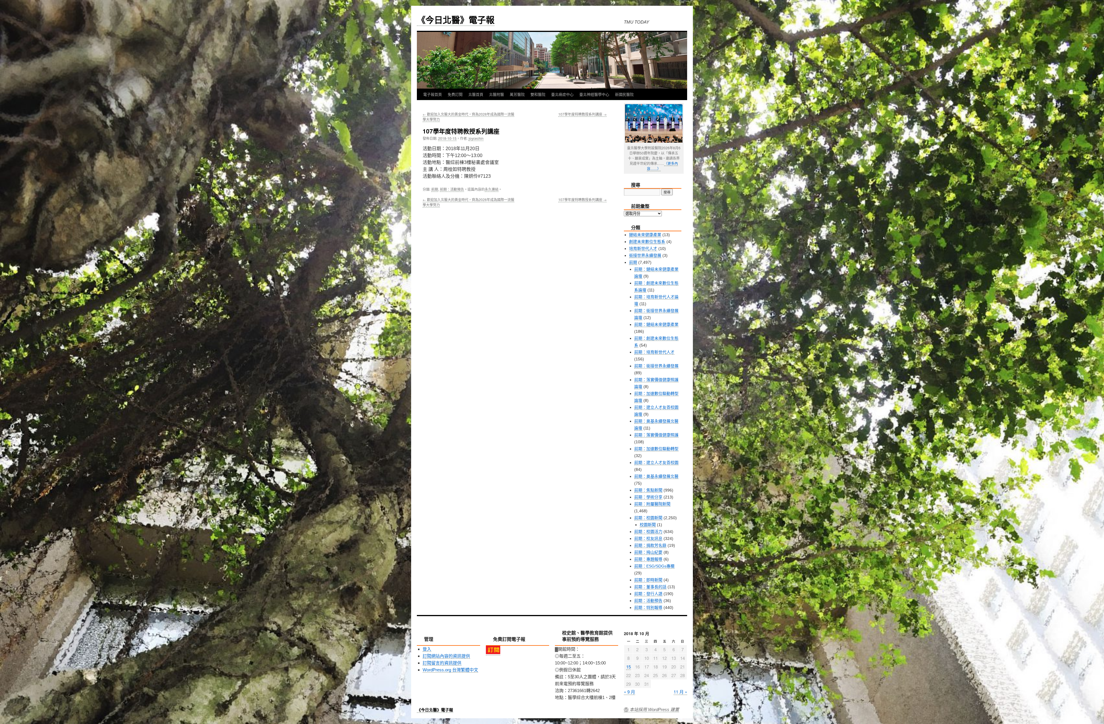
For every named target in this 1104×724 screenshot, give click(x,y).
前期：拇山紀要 (648, 552)
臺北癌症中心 (562, 94)
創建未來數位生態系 (647, 241)
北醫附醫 (496, 94)
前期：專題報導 (648, 559)
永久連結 (492, 189)
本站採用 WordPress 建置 (654, 709)
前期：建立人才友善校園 (656, 462)
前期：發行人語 (648, 593)
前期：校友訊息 (648, 538)
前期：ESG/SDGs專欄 (654, 566)
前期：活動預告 (452, 189)
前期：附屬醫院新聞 (652, 504)
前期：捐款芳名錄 (650, 545)
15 (628, 667)
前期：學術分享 (648, 497)
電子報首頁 (432, 94)
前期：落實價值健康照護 (656, 435)
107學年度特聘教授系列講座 (582, 114)
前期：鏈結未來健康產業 (656, 324)
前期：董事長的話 (650, 586)
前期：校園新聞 (648, 517)
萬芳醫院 (517, 94)
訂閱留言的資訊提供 (442, 662)
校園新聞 (648, 524)
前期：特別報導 (648, 607)
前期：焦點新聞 (648, 490)
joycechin (476, 138)
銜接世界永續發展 (645, 255)
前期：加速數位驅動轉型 (656, 448)
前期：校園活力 (648, 531)
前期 (434, 189)
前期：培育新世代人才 (654, 352)
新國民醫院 (624, 94)
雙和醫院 (537, 94)
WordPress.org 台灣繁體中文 (450, 669)
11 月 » (680, 692)
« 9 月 (629, 692)
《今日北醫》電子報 (455, 19)
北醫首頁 (475, 94)
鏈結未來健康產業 (645, 234)
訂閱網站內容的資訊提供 (446, 656)
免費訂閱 (455, 94)
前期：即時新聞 (648, 580)
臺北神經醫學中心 (594, 94)
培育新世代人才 (643, 248)
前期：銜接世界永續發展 (656, 366)
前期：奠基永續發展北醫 (656, 476)
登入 (427, 649)
